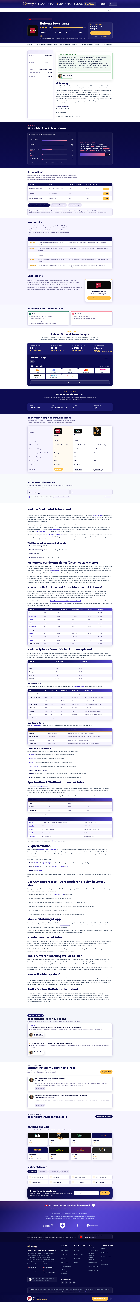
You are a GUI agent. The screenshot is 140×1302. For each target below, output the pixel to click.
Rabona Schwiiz (59, 894)
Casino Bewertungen (47, 10)
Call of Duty (54, 867)
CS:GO (37, 867)
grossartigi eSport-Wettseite (46, 850)
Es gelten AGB (106, 36)
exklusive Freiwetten (41, 531)
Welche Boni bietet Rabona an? (69, 44)
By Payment (55, 1171)
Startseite (29, 16)
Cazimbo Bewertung (61, 10)
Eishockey (31, 826)
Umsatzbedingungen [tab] (59, 205)
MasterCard (32, 616)
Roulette (32, 758)
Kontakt (76, 1262)
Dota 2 (36, 863)
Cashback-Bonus (55, 529)
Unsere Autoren (78, 1254)
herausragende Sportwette (39, 786)
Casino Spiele (64, 1262)
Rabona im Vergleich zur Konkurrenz (46, 44)
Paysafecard (32, 626)
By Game (43, 1171)
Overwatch (64, 867)
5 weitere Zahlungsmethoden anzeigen (70, 382)
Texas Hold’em (34, 766)
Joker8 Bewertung (93, 1266)
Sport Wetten (64, 1254)
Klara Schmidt (51, 38)
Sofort (30, 623)
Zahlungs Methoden (66, 1266)
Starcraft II (39, 871)
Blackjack (32, 754)
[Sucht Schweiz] (92, 1225)
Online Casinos (54, 570)
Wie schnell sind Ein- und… (110, 44)
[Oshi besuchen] (78, 431)
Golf (51, 841)
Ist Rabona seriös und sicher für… (90, 44)
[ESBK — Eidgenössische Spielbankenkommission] (62, 1225)
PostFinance (104, 1253)
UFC (55, 841)
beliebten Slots (79, 686)
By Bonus (33, 1171)
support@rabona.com (59, 408)
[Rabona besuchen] (58, 431)
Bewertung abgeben (104, 1116)
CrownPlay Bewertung (76, 10)
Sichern (106, 188)
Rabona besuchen (100, 1298)
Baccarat (32, 762)
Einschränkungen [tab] (74, 205)
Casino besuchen (99, 33)
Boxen (61, 841)
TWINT (103, 1249)
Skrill (30, 637)
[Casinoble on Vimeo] (70, 1282)
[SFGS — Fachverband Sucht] (77, 1225)
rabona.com (48, 55)
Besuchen (58, 469)
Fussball (31, 822)
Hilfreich (41, 1088)
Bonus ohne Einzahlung (55, 535)
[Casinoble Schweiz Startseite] (29, 4)
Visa (30, 613)
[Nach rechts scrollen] (111, 10)
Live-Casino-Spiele (36, 726)
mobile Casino (64, 925)
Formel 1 (31, 833)
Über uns (76, 1250)
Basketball (32, 836)
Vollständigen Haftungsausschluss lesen (84, 1291)
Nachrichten (77, 1258)
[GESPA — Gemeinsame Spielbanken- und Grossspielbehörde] (48, 1225)
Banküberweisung (106, 1257)
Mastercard (104, 1264)
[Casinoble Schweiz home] (32, 1246)
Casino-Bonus (97, 515)
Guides (66, 1171)
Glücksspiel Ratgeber (64, 1274)
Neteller (31, 633)
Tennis (30, 829)
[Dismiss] (111, 1298)
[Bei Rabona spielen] (99, 285)
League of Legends (47, 863)
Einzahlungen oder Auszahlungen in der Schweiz (65, 601)
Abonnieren (104, 1193)
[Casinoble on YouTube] (66, 1282)
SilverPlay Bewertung (93, 1270)
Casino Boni (64, 1258)
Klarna (31, 619)
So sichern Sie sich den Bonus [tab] (38, 205)
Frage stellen (106, 1072)
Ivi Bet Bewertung (104, 10)
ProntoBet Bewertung (91, 10)
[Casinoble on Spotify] (74, 1282)
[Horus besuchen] (97, 431)
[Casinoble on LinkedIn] (62, 1282)
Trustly (31, 640)
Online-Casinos (38, 16)
